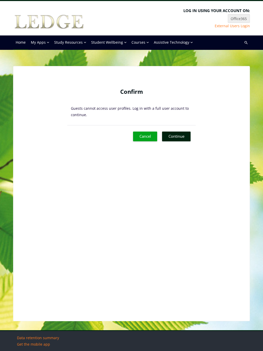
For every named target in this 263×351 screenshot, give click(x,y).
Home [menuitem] (21, 42)
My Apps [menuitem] (38, 42)
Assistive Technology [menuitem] (171, 42)
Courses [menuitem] (138, 42)
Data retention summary (38, 337)
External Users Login (232, 26)
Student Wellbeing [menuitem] (107, 42)
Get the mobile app (33, 344)
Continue (176, 136)
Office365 (239, 18)
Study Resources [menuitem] (68, 42)
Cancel (145, 136)
